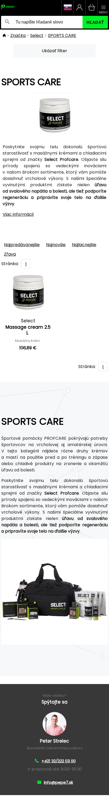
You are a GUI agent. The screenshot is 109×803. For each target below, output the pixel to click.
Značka (18, 35)
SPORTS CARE (62, 35)
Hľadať (95, 22)
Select (36, 35)
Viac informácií (18, 214)
